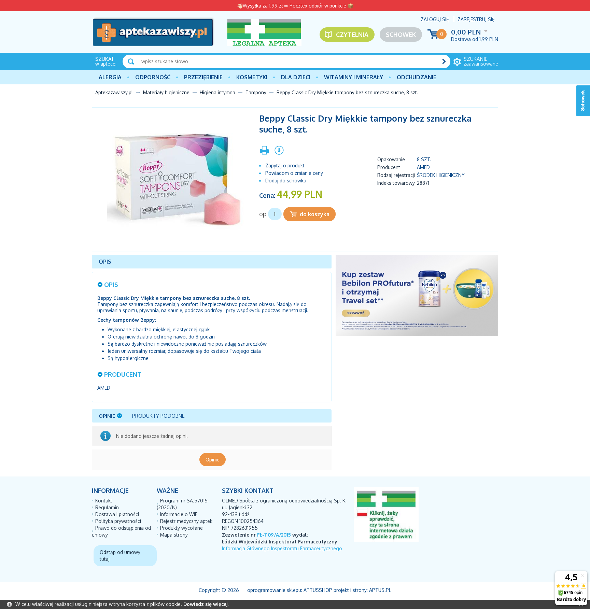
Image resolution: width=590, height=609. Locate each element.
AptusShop (318, 590)
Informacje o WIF (178, 514)
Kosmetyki (251, 77)
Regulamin (107, 507)
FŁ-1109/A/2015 (274, 535)
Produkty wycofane (181, 528)
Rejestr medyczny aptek (186, 521)
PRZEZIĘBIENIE (203, 77)
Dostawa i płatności (117, 514)
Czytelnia (352, 34)
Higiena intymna (217, 92)
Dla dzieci (295, 77)
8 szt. (424, 159)
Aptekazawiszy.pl (114, 92)
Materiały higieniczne (166, 92)
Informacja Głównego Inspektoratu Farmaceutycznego (282, 548)
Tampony (255, 92)
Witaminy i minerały (353, 77)
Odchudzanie (416, 77)
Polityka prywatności (118, 521)
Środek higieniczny (441, 175)
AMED (423, 167)
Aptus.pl (380, 590)
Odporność (152, 77)
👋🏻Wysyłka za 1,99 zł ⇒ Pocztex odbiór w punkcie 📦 (295, 6)
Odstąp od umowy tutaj (120, 555)
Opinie (213, 459)
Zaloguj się (435, 19)
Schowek (401, 34)
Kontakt (103, 500)
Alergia (110, 77)
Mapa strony (174, 535)
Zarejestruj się (476, 19)
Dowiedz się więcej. (205, 604)
